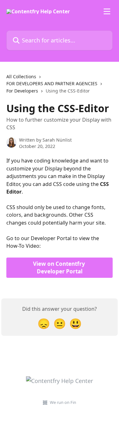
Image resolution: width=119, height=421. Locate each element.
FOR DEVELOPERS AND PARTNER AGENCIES (51, 83)
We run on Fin (63, 402)
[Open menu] (107, 11)
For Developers (22, 91)
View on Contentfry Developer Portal (59, 267)
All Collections (21, 76)
